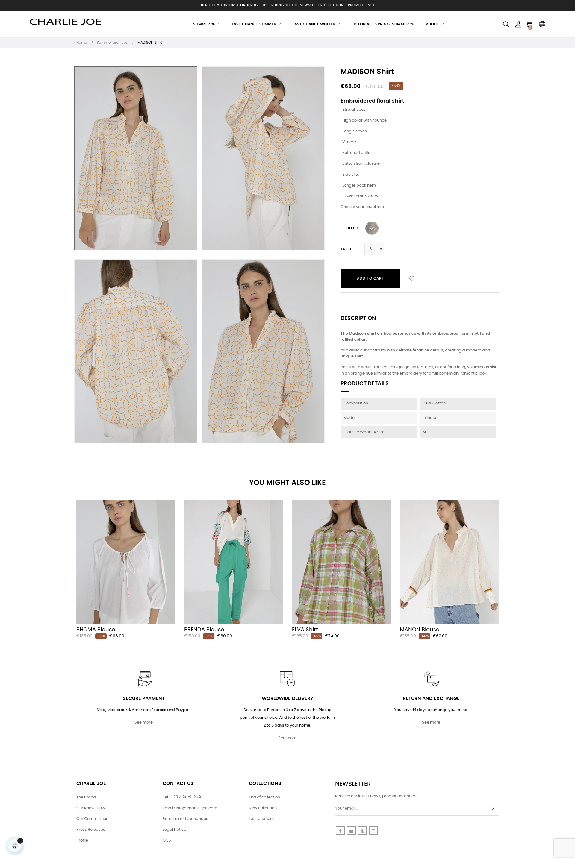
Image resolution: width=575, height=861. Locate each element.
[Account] (518, 25)
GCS (167, 840)
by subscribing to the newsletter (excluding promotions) (287, 5)
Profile (82, 840)
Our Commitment (93, 819)
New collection (263, 808)
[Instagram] (373, 830)
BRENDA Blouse (204, 630)
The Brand (86, 797)
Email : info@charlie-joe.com (190, 808)
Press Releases (90, 830)
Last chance (261, 819)
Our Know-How (90, 808)
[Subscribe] (492, 808)
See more (143, 722)
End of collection (264, 797)
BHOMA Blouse (95, 630)
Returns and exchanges (185, 819)
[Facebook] (340, 830)
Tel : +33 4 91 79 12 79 (182, 797)
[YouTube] (351, 830)
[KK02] (371, 228)
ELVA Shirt (305, 630)
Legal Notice (174, 830)
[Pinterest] (362, 830)
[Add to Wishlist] (412, 278)
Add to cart (370, 278)
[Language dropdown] (542, 25)
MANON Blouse (419, 630)
